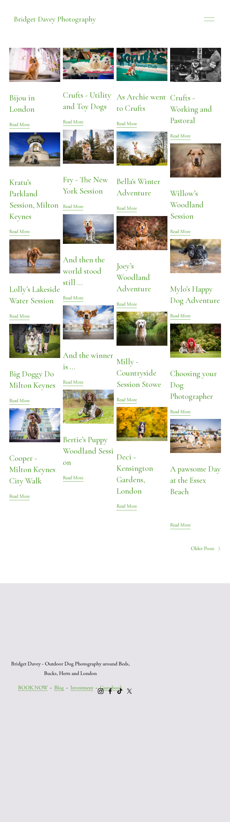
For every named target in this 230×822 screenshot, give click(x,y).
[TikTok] (120, 691)
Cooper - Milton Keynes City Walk (32, 469)
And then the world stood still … (84, 271)
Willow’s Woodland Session (187, 205)
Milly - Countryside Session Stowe (138, 373)
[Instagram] (101, 691)
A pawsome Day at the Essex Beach (195, 480)
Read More (19, 125)
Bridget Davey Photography (55, 19)
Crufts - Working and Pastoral (191, 109)
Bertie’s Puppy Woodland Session (88, 451)
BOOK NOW (33, 688)
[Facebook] (110, 691)
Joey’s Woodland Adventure (133, 277)
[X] (129, 691)
